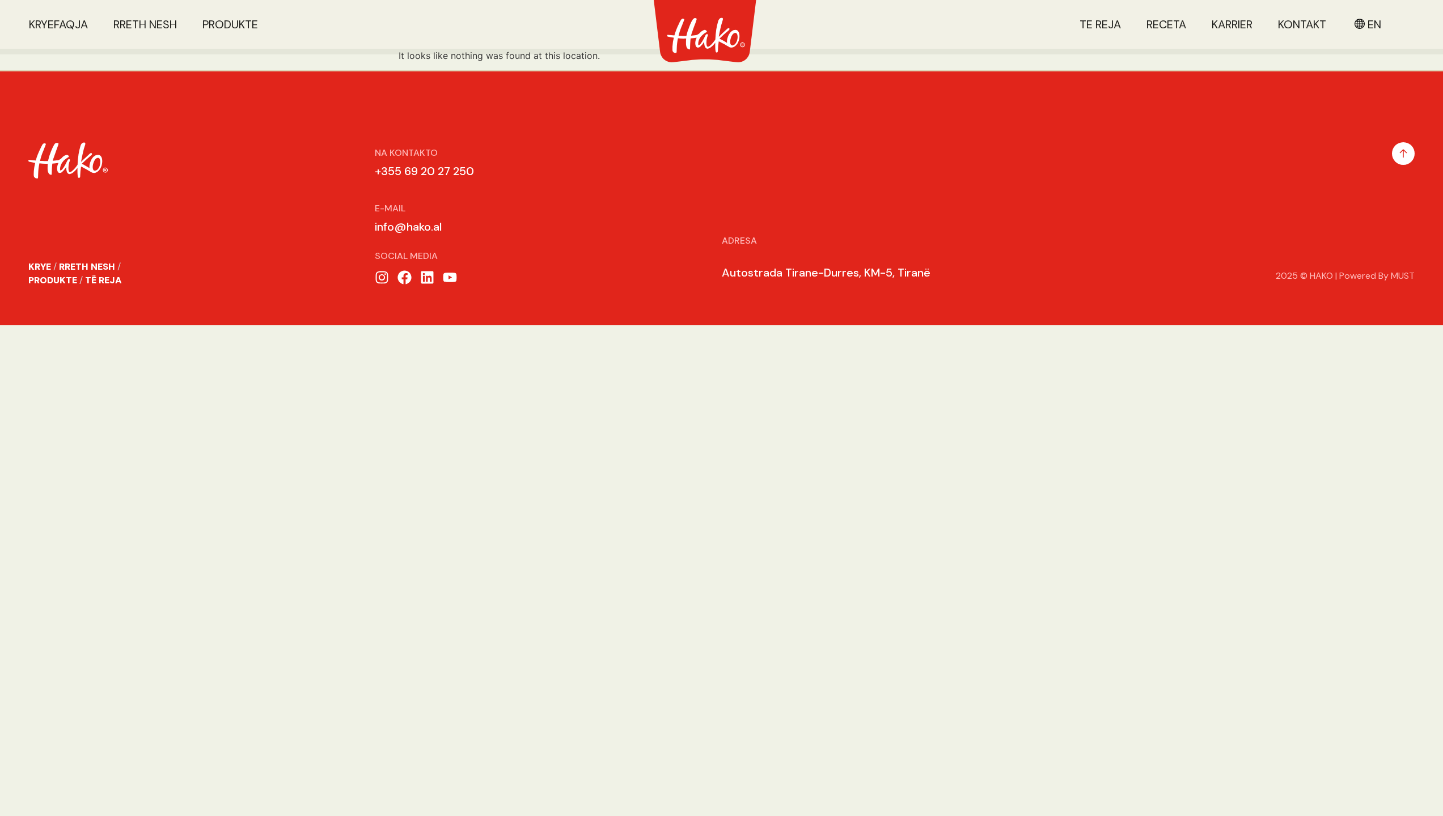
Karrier (1232, 24)
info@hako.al (408, 226)
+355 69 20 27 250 (424, 171)
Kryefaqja (58, 24)
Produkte (230, 24)
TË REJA (103, 280)
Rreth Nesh (145, 24)
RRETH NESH (87, 267)
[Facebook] (404, 277)
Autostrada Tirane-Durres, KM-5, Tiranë (826, 272)
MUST (1403, 276)
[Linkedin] (427, 277)
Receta (1166, 24)
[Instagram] (382, 277)
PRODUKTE (52, 280)
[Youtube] (450, 277)
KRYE (39, 267)
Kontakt (1302, 24)
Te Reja (1100, 24)
